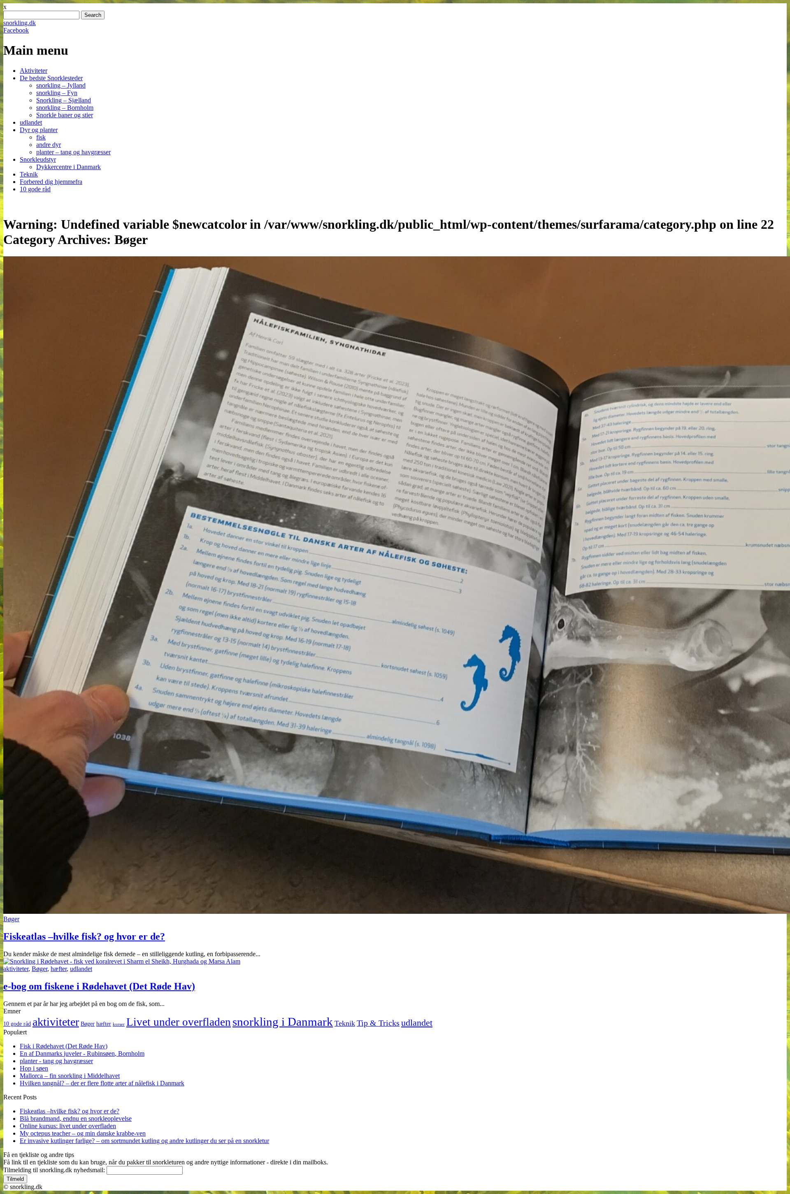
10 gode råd (35, 189)
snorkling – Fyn (56, 92)
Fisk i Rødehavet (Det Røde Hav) (63, 1046)
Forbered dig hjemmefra (51, 181)
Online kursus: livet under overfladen (68, 1125)
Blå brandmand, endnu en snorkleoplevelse (76, 1118)
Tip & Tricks (378, 1023)
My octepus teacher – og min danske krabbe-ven (83, 1133)
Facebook (16, 30)
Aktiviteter (33, 70)
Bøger (11, 918)
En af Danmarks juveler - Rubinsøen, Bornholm (82, 1053)
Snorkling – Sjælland (63, 100)
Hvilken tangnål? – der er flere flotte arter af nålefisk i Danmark (102, 1083)
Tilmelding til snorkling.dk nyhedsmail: (54, 1169)
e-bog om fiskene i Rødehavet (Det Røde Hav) (99, 986)
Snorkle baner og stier (64, 115)
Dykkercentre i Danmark (68, 166)
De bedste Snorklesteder (51, 77)
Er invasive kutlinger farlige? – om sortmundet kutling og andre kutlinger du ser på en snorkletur (144, 1140)
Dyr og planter (39, 129)
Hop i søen (34, 1068)
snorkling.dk (19, 22)
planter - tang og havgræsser (56, 1060)
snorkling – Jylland (61, 85)
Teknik (29, 174)
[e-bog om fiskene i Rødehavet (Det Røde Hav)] (121, 961)
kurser (119, 1024)
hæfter (59, 968)
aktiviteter (15, 968)
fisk (41, 137)
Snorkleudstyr (38, 159)
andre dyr (48, 144)
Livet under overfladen (178, 1022)
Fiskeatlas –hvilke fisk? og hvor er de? (84, 936)
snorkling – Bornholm (64, 107)
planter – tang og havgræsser (73, 152)
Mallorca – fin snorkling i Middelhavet (70, 1075)
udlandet (31, 122)
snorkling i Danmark (282, 1021)
